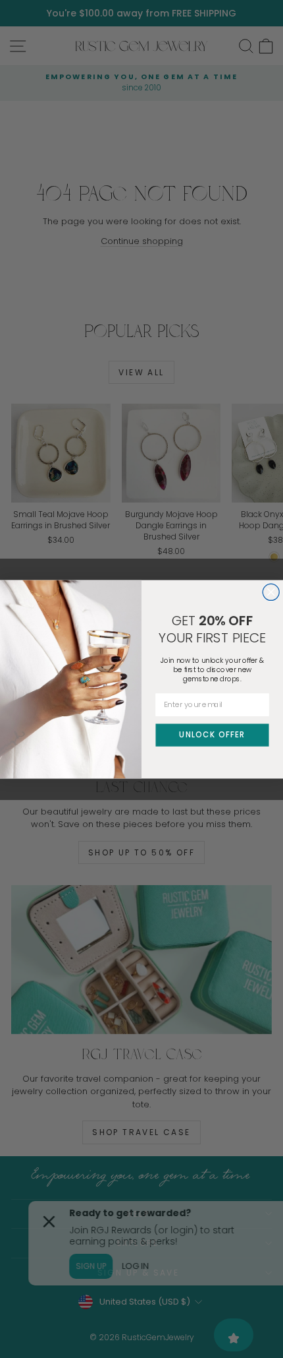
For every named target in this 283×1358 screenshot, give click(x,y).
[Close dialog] (271, 592)
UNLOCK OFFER (212, 734)
